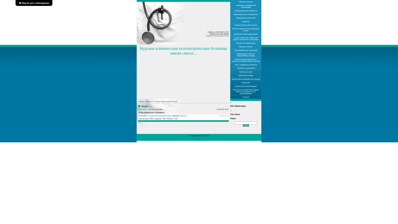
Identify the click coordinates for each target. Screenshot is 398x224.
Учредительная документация (165, 101)
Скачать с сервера (146, 109)
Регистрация (218, 36)
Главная (209, 36)
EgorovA (183, 116)
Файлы (149, 101)
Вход (227, 36)
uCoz (199, 139)
